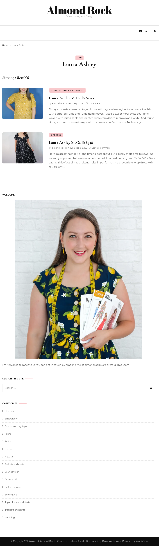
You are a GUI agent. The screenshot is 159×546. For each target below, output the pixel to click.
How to (9, 456)
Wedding (10, 517)
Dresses (56, 135)
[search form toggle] (155, 31)
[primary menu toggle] (4, 33)
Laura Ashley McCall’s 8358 (71, 142)
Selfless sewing (13, 487)
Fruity (8, 441)
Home (8, 449)
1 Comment (94, 103)
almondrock (58, 103)
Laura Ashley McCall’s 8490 (71, 98)
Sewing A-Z (11, 494)
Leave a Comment (101, 148)
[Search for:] (71, 388)
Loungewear (12, 471)
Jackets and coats (14, 464)
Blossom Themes (111, 541)
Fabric (8, 433)
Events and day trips (16, 426)
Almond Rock (79, 10)
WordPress (142, 541)
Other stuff (11, 479)
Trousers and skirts (15, 509)
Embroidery (11, 418)
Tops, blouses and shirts (67, 90)
